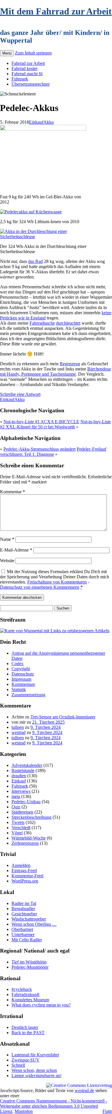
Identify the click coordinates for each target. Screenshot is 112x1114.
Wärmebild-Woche (28, 837)
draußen (18, 775)
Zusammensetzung (28, 694)
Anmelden (20, 865)
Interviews (20, 791)
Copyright (20, 668)
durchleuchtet (68, 323)
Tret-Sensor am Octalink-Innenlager (62, 716)
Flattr (107, 1111)
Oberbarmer (22, 929)
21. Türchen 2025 (48, 722)
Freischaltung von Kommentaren (57, 581)
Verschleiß (20, 827)
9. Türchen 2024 (45, 727)
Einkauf (36, 122)
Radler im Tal (23, 903)
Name (7, 539)
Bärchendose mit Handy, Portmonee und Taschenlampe (55, 371)
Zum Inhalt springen (33, 52)
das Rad (35, 261)
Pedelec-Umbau (25, 801)
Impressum (21, 679)
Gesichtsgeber (24, 913)
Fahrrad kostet (24, 68)
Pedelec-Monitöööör (30, 967)
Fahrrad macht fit (27, 73)
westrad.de (84, 1090)
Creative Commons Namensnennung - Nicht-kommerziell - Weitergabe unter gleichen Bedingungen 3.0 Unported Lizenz (53, 1106)
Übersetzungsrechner (30, 84)
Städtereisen (22, 812)
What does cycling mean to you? (41, 1004)
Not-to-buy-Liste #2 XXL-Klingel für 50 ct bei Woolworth (55, 424)
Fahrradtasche (42, 323)
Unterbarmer (22, 934)
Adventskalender (26, 765)
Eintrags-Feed (24, 870)
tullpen (17, 727)
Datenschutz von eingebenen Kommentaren (39, 587)
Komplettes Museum (30, 999)
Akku (48, 122)
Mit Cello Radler (26, 939)
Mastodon (24, 1111)
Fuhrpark (19, 78)
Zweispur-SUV (25, 1059)
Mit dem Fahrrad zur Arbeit (56, 11)
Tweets (17, 822)
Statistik (18, 689)
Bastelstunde (22, 770)
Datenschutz (22, 673)
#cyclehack (21, 989)
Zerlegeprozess (25, 843)
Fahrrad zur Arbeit (28, 63)
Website (7, 560)
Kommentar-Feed (27, 875)
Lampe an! (36, 1075)
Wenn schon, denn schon (34, 1070)
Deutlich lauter (24, 1027)
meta (15, 796)
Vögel (17, 832)
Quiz (15, 806)
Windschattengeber (28, 919)
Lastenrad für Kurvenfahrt (35, 1054)
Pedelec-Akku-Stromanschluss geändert (39, 449)
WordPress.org (24, 880)
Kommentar (12, 491)
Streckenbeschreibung (31, 817)
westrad (18, 732)
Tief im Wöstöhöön (29, 961)
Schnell (18, 1065)
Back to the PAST (28, 1032)
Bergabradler (23, 908)
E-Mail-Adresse (16, 549)
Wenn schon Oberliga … (34, 924)
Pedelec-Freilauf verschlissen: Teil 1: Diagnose (53, 452)
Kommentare (23, 684)
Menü (6, 53)
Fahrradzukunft (25, 994)
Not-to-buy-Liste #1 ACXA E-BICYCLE (41, 421)
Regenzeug (70, 363)
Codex (17, 663)
